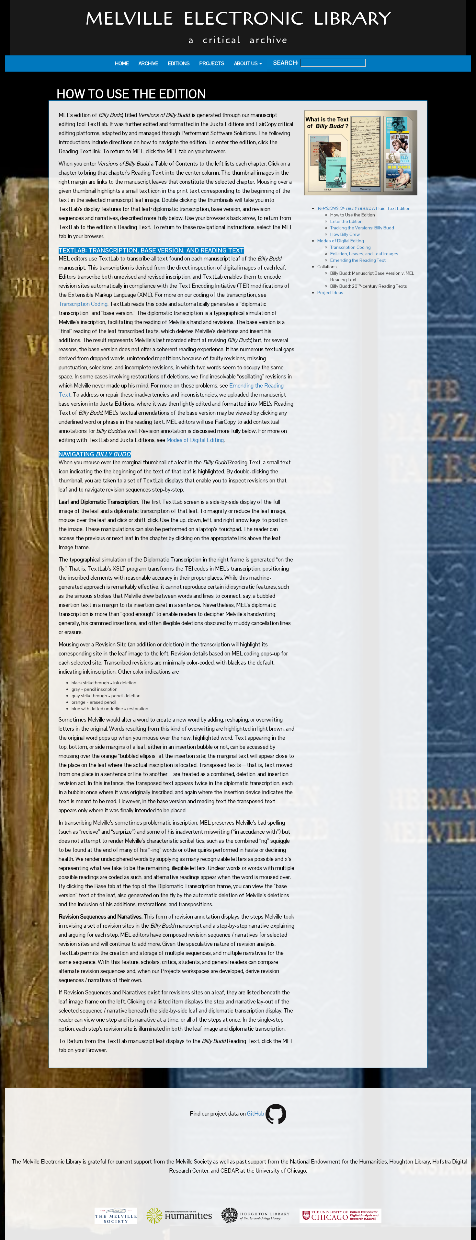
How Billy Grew (345, 234)
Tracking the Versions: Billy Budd (362, 228)
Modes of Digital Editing (195, 440)
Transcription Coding (83, 303)
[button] (248, 63)
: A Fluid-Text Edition (364, 208)
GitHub (255, 1114)
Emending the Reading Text (358, 260)
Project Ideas (330, 293)
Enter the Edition (346, 221)
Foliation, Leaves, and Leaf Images (364, 254)
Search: (283, 63)
